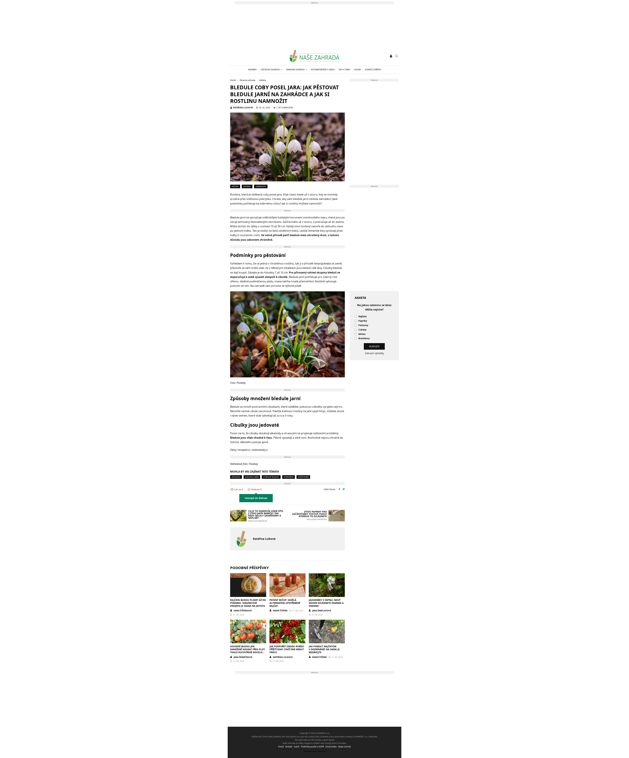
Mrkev (362, 334)
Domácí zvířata (373, 69)
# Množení (288, 477)
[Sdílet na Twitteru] (344, 489)
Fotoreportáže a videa (323, 69)
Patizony (363, 325)
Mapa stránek (344, 746)
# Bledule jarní (251, 477)
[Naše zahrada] (314, 56)
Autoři (296, 746)
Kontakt (288, 746)
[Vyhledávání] (396, 56)
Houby (357, 69)
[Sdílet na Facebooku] (339, 489)
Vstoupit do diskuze (256, 498)
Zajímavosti (261, 186)
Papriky (362, 321)
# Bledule (236, 477)
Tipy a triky (344, 69)
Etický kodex (331, 746)
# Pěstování (303, 477)
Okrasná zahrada (295, 69)
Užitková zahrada (270, 69)
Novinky (252, 69)
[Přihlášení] (391, 56)
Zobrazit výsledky (374, 353)
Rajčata (362, 316)
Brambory (364, 338)
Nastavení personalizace (314, 751)
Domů (281, 746)
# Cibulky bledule (271, 477)
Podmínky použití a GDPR (312, 746)
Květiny (235, 186)
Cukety (362, 329)
